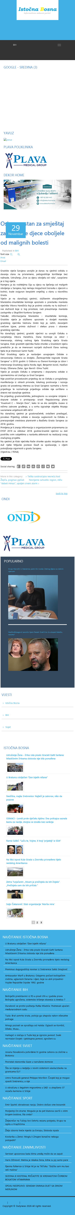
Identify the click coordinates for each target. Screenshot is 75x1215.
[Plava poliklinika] (26, 160)
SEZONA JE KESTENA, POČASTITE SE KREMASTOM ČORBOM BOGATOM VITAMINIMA (36, 1177)
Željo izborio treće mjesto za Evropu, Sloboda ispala (32, 1130)
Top (5, 1202)
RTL (22, 1202)
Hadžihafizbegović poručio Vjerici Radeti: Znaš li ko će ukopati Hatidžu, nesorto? (35, 633)
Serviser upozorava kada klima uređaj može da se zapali (34, 1153)
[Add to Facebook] (18, 466)
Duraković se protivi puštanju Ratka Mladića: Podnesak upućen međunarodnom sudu (37, 1007)
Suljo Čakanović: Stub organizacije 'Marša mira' (30, 904)
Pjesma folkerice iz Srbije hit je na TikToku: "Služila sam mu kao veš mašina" (37, 1168)
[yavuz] (8, 139)
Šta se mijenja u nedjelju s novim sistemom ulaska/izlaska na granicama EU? (36, 1069)
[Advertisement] (37, 29)
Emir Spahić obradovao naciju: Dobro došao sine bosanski (35, 1104)
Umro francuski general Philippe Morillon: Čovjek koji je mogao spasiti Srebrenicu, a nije (37, 1079)
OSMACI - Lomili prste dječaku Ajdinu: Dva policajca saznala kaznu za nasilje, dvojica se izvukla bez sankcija (36, 820)
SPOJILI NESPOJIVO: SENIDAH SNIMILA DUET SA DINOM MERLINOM (33, 1187)
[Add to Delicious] (23, 466)
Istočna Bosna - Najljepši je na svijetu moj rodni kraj (37, 11)
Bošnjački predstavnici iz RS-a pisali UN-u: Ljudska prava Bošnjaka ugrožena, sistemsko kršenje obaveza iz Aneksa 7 (35, 998)
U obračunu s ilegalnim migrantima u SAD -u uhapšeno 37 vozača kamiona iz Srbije (35, 1089)
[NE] (37, 194)
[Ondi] (23, 517)
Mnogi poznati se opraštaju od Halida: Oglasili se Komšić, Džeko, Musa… (35, 1027)
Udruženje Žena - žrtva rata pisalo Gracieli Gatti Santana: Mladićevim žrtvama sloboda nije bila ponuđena (35, 756)
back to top (62, 493)
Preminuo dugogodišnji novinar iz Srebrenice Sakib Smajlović (36, 969)
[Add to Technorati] (38, 466)
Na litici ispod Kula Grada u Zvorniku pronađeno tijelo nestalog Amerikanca (33, 861)
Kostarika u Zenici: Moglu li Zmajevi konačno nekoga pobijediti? (32, 1138)
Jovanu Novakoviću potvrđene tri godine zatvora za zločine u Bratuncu (36, 1053)
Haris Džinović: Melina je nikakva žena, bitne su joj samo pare (36, 1160)
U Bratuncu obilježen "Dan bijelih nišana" (27, 777)
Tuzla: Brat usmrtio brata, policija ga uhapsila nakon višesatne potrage (36, 1017)
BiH (16, 250)
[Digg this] (28, 466)
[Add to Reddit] (43, 466)
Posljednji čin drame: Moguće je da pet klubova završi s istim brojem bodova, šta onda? (36, 1112)
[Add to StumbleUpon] (33, 466)
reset (16, 1202)
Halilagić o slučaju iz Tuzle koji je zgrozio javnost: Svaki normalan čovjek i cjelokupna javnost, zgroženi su (33, 1037)
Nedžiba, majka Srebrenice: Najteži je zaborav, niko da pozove (34, 798)
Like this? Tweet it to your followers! (53, 466)
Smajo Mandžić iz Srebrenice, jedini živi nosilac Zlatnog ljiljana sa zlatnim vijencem (35, 570)
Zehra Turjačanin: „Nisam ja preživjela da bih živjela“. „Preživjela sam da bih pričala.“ (33, 883)
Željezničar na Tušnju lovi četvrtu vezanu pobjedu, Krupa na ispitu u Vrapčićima (35, 1122)
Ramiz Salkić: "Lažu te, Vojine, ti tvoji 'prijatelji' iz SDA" (33, 840)
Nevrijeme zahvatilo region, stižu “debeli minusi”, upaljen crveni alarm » (31, 481)
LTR (27, 1202)
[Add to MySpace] (48, 466)
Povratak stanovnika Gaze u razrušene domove (29, 1061)
